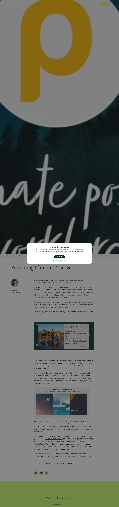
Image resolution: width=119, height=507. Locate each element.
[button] (59, 261)
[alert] (59, 253)
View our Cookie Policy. (61, 253)
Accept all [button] (60, 257)
